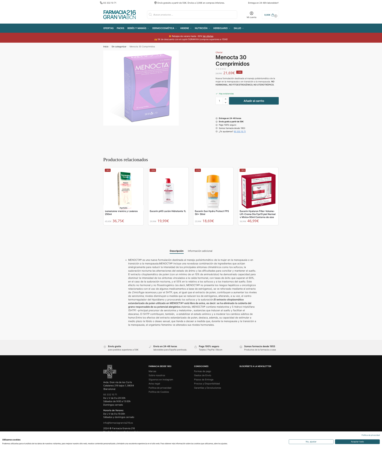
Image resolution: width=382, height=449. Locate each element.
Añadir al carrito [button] (168, 228)
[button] (270, 15)
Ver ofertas (208, 36)
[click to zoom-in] (141, 88)
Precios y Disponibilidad (207, 383)
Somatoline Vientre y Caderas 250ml (121, 213)
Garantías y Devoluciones (207, 387)
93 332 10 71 (109, 3)
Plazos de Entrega (203, 379)
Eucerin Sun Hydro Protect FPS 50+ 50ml (212, 213)
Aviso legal (154, 383)
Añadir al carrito (254, 100)
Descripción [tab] (177, 250)
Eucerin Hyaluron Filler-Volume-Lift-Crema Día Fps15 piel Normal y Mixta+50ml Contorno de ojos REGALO (258, 216)
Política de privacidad (160, 387)
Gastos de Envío (202, 375)
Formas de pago (202, 371)
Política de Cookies (159, 391)
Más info (123, 228)
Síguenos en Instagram (161, 379)
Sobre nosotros (157, 375)
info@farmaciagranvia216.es (118, 422)
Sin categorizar (119, 46)
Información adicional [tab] (200, 250)
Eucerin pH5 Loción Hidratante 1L (168, 211)
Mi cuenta (251, 17)
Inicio (105, 46)
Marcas (152, 371)
